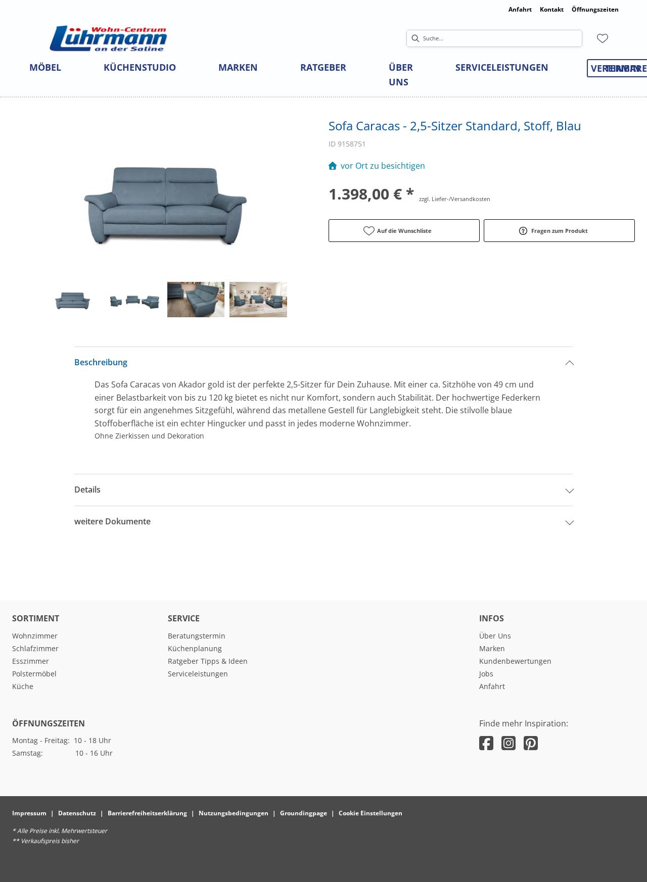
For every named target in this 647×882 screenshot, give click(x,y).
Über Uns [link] (495, 636)
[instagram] (508, 743)
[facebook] (486, 743)
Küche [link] (22, 686)
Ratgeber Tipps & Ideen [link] (208, 661)
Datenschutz (77, 813)
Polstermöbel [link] (34, 673)
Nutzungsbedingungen (233, 813)
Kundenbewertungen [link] (515, 661)
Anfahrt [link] (520, 9)
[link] (45, 67)
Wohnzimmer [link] (35, 636)
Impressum (29, 813)
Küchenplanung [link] (195, 648)
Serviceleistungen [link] (198, 673)
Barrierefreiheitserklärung (147, 813)
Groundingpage (303, 813)
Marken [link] (492, 648)
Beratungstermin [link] (196, 636)
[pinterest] (531, 743)
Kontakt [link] (552, 9)
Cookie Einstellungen (370, 813)
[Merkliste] (602, 38)
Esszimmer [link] (30, 661)
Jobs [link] (486, 673)
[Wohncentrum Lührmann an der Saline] (108, 38)
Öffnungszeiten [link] (595, 9)
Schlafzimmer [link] (35, 648)
